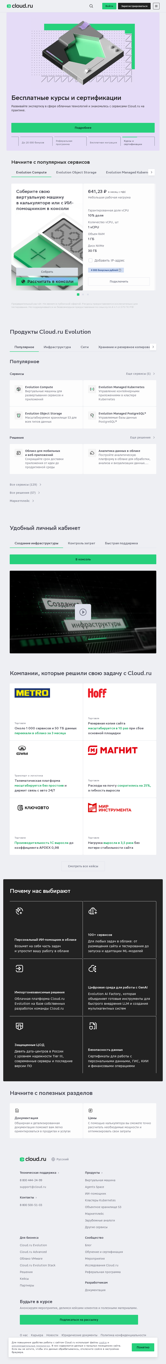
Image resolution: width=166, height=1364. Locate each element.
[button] (91, 6)
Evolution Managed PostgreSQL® (122, 413)
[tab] (36, 141)
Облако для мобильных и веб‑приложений (42, 453)
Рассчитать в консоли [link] (50, 281)
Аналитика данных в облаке (119, 451)
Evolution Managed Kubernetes (121, 387)
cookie (103, 1342)
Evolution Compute (39, 387)
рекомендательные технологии (31, 1345)
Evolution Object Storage (43, 413)
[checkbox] (90, 260)
